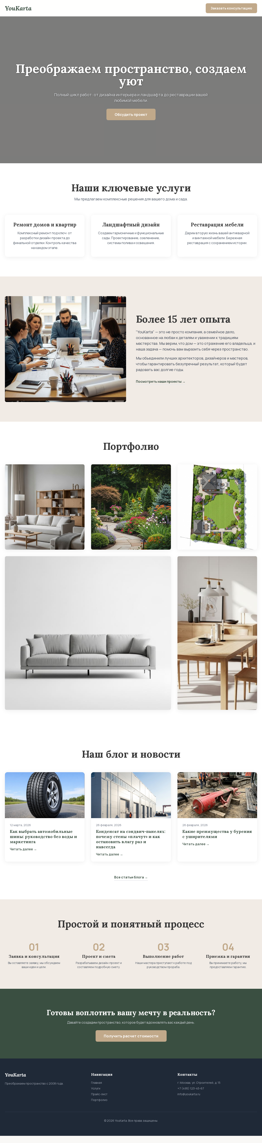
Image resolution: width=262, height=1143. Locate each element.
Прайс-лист (99, 1094)
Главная (96, 1083)
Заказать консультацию (231, 8)
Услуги (95, 1088)
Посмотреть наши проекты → (160, 381)
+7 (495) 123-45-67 (190, 1088)
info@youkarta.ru (188, 1094)
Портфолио (99, 1100)
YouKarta (18, 8)
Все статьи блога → (131, 877)
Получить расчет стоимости (131, 1035)
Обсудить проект (131, 114)
